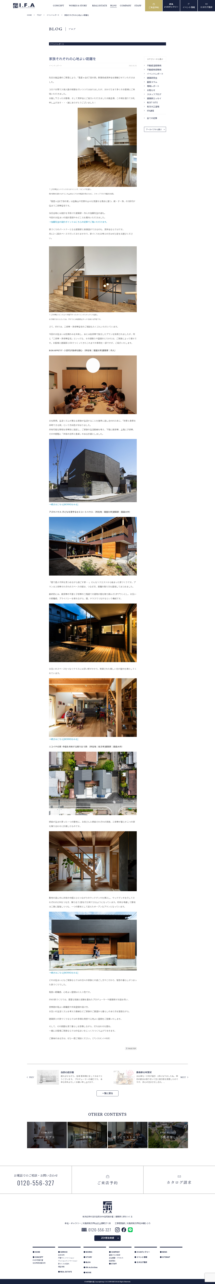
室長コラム (152, 81)
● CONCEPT (38, 1257)
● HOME (36, 1252)
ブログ (39, 15)
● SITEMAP (165, 1257)
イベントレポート (53, 15)
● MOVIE (87, 1272)
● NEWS (163, 1252)
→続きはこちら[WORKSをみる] (63, 504)
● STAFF (113, 1263)
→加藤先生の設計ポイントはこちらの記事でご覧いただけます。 (78, 221)
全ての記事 (152, 118)
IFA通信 (150, 110)
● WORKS (88, 1252)
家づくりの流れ (63, 1263)
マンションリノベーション (67, 1261)
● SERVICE (62, 1252)
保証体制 (61, 1266)
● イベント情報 (140, 1257)
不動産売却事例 (154, 69)
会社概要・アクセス (116, 1258)
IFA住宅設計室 (38, 1260)
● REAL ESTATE (65, 1271)
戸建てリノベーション (66, 1258)
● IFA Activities (91, 1267)
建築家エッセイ (154, 98)
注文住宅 (61, 1255)
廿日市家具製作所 (39, 1263)
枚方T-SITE (152, 102)
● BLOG (87, 1262)
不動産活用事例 (154, 65)
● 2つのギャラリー (142, 1252)
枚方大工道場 (153, 106)
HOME (29, 15)
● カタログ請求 (140, 1262)
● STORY (88, 1257)
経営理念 (112, 1261)
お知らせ (151, 90)
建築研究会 (152, 77)
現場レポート (153, 86)
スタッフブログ (154, 94)
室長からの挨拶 (114, 1255)
